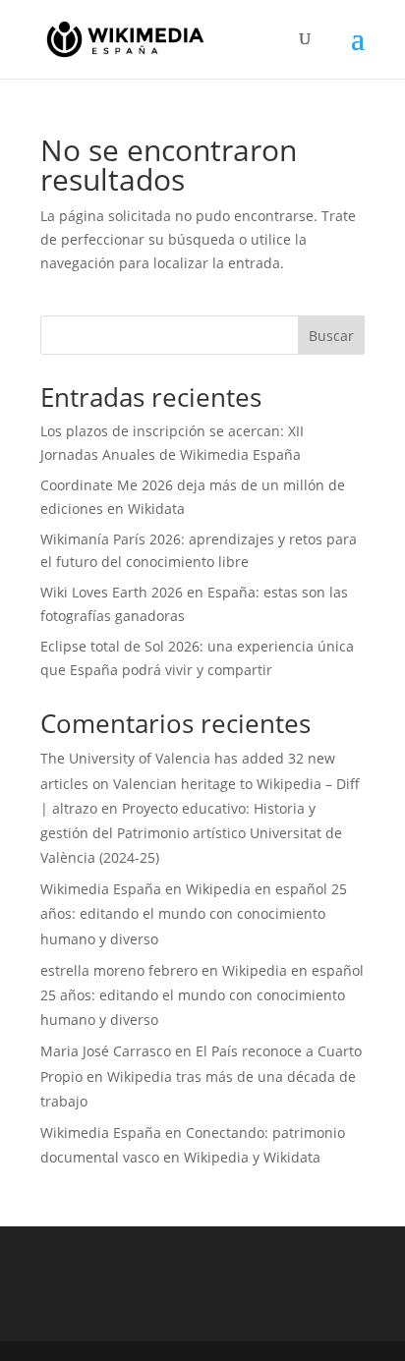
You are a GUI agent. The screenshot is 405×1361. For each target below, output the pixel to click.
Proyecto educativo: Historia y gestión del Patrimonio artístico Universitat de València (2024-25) (191, 833)
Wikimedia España (100, 888)
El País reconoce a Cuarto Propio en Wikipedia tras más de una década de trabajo (201, 1075)
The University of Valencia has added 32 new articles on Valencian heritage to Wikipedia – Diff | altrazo (200, 783)
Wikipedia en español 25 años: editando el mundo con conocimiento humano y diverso (193, 913)
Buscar (331, 335)
